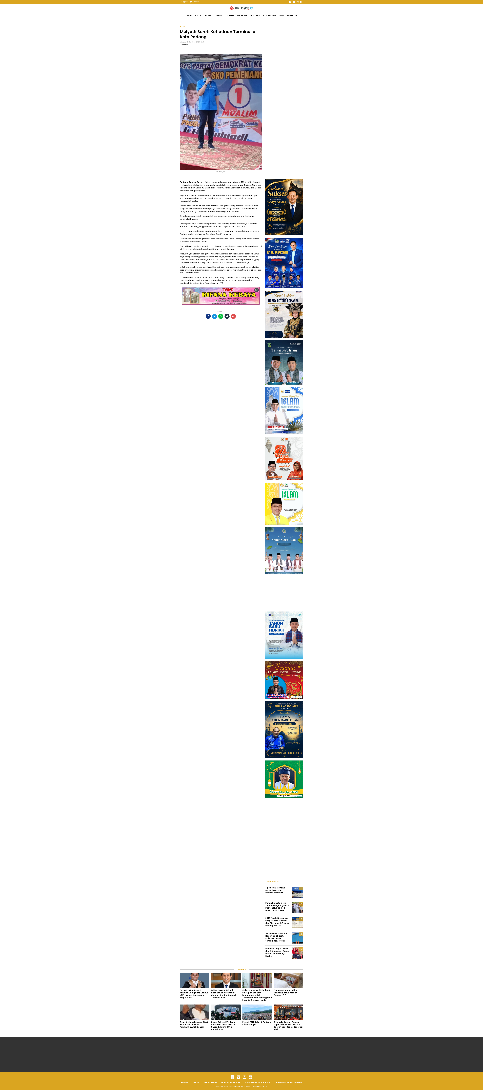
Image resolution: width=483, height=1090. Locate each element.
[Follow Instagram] (297, 2)
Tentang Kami (210, 1082)
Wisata (290, 15)
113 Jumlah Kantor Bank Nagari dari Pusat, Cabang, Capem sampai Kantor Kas (277, 937)
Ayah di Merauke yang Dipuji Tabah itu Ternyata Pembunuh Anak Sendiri (194, 1024)
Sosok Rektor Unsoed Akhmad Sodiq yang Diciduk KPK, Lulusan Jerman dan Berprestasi (194, 994)
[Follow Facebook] (290, 2)
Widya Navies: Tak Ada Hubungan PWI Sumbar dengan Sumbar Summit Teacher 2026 (223, 994)
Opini (281, 15)
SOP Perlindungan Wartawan (257, 1082)
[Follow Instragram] (244, 1077)
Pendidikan (242, 15)
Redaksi (184, 1082)
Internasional (269, 15)
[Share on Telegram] (227, 316)
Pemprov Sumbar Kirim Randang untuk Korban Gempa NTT (285, 992)
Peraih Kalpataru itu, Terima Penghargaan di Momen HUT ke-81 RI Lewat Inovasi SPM (277, 907)
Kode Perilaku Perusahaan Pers (288, 1082)
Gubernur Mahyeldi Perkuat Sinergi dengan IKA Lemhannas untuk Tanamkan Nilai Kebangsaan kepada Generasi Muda (257, 995)
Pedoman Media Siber (230, 1082)
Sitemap (196, 1082)
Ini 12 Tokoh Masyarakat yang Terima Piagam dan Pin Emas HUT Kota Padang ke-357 (277, 922)
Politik (198, 15)
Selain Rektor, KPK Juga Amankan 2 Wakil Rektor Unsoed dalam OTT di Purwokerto (223, 1026)
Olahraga (255, 15)
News (189, 15)
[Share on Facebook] (208, 316)
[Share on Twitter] (214, 316)
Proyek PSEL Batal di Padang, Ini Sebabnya (256, 1023)
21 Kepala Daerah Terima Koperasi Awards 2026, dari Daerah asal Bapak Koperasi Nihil (288, 1026)
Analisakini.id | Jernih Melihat (240, 1086)
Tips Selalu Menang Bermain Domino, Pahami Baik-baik (275, 890)
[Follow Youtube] (301, 2)
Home (182, 26)
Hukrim (207, 15)
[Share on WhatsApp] (220, 316)
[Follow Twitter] (294, 2)
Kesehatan (229, 15)
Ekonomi (218, 15)
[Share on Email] (233, 316)
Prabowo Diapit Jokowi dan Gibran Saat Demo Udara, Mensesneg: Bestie (277, 952)
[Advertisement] (284, 63)
